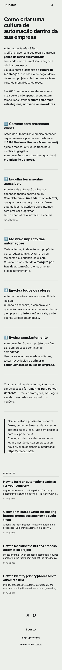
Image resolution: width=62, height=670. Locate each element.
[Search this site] (52, 5)
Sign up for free (31, 637)
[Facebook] (34, 615)
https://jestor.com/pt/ (21, 451)
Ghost (38, 644)
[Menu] (57, 5)
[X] (27, 615)
